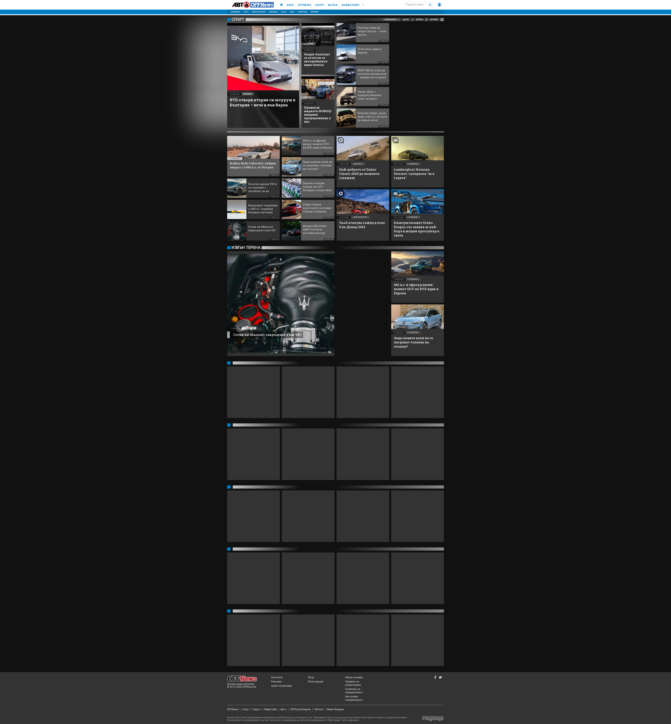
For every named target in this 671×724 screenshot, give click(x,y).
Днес (406, 19)
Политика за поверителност (354, 690)
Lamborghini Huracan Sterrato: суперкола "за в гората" (414, 173)
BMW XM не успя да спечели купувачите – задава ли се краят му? (372, 75)
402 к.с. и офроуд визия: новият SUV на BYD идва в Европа (318, 144)
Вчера (419, 19)
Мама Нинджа (335, 709)
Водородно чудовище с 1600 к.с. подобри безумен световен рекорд (263, 210)
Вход (311, 677)
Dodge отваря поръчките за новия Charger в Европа (317, 208)
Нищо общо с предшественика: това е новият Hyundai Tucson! (370, 97)
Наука (333, 5)
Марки (314, 11)
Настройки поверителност (354, 698)
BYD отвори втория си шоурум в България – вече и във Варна (262, 102)
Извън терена (246, 247)
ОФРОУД (302, 11)
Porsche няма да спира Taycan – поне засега (372, 31)
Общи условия (354, 677)
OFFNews (232, 709)
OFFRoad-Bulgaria (300, 709)
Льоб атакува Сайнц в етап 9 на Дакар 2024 (362, 225)
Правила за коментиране (353, 683)
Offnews (304, 5)
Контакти (277, 677)
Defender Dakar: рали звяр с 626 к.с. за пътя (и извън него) (372, 116)
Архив (434, 19)
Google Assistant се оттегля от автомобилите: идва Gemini (317, 59)
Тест (246, 11)
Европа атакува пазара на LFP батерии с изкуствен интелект (317, 188)
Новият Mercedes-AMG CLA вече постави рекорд (315, 229)
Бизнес (273, 11)
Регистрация (315, 681)
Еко (292, 11)
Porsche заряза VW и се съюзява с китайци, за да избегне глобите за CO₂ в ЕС (262, 191)
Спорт (319, 5)
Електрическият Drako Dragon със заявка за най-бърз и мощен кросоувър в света (416, 229)
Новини (235, 11)
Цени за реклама (281, 685)
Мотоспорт (259, 11)
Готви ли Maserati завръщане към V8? (262, 228)
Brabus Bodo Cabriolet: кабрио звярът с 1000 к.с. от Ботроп (253, 165)
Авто (290, 5)
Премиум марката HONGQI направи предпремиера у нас (317, 114)
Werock (318, 709)
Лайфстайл (350, 5)
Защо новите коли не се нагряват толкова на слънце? (317, 165)
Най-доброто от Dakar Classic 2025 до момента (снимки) (359, 173)
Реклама (276, 681)
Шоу (284, 11)
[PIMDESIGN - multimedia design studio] (431, 719)
